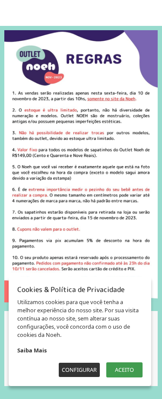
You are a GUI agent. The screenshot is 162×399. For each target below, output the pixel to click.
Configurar (79, 370)
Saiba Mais (32, 350)
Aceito (124, 370)
